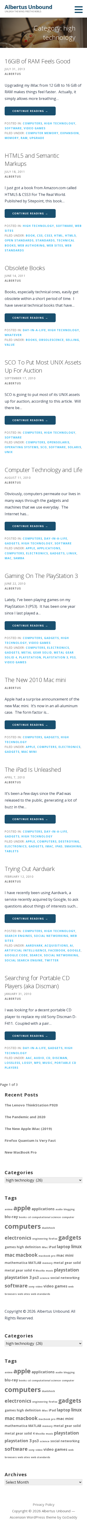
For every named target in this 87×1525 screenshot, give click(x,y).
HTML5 (70, 235)
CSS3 (48, 235)
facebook (56, 950)
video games (34, 128)
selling (72, 340)
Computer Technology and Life (43, 470)
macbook (27, 1255)
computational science (46, 1217)
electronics (37, 553)
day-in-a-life (34, 330)
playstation (30, 657)
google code (16, 955)
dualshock (48, 1227)
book (30, 235)
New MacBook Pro (21, 1152)
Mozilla (40, 1270)
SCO (43, 447)
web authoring (31, 245)
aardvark (34, 945)
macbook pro (47, 1255)
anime (9, 1209)
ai (71, 945)
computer (68, 1217)
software (13, 128)
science (44, 1278)
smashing (72, 846)
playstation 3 (55, 657)
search (36, 955)
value (10, 344)
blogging (69, 1209)
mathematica (16, 1263)
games (10, 1247)
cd (48, 1058)
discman (59, 1058)
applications (48, 548)
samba (18, 558)
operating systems (22, 447)
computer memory (42, 133)
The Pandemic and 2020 (25, 1116)
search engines (18, 936)
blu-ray (11, 1216)
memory (12, 138)
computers (32, 123)
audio (39, 1058)
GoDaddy (69, 1517)
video (38, 1286)
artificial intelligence (25, 950)
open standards (19, 240)
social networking (51, 936)
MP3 (37, 1063)
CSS (40, 235)
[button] (80, 9)
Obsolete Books (25, 268)
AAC (29, 1058)
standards (45, 240)
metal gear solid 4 (20, 1270)
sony (32, 1286)
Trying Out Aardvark (30, 869)
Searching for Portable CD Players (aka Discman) (37, 982)
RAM (24, 138)
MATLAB (34, 1263)
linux (72, 553)
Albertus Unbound (28, 7)
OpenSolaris (58, 442)
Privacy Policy (44, 1504)
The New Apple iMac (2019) (28, 1128)
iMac (49, 846)
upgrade (36, 138)
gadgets (12, 543)
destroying (68, 841)
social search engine (24, 960)
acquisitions (56, 945)
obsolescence (51, 340)
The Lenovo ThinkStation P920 (31, 1105)
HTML (58, 235)
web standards (40, 1294)
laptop (63, 1246)
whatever (13, 335)
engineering (40, 1238)
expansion (69, 133)
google (74, 950)
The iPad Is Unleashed (33, 769)
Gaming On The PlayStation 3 (41, 576)
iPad (59, 846)
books (31, 340)
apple (30, 548)
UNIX (9, 452)
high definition (29, 1247)
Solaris (74, 447)
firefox (53, 1238)
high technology (59, 123)
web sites (55, 245)
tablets (12, 851)
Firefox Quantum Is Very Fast (30, 1140)
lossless (12, 1063)
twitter (52, 960)
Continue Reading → (30, 111)
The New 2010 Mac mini (35, 680)
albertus (13, 74)
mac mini (29, 751)
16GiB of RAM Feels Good (37, 61)
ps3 (73, 657)
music (47, 1063)
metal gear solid (36, 652)
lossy (27, 1063)
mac (8, 558)
